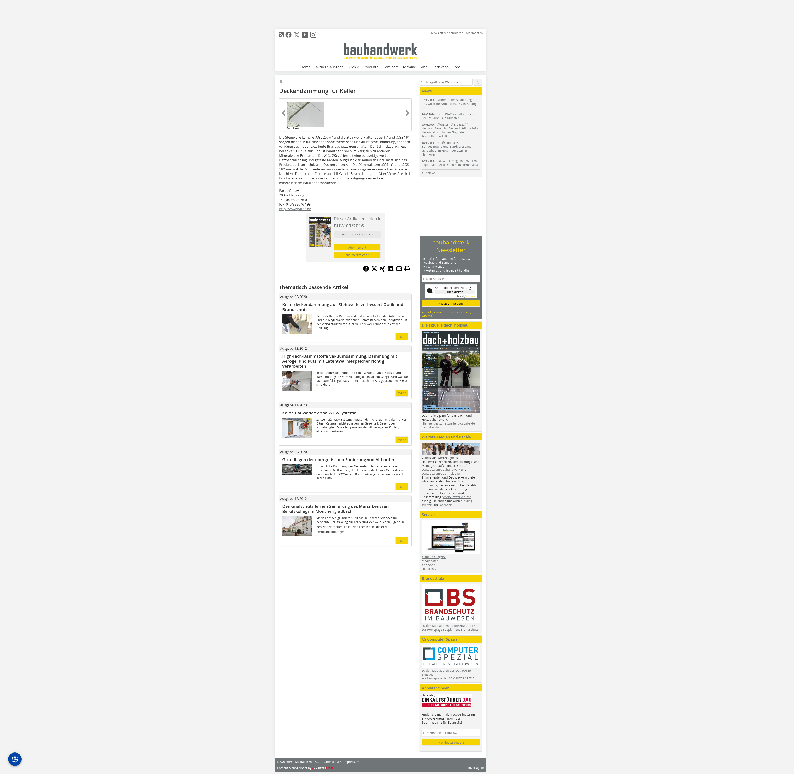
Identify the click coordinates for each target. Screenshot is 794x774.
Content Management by (294, 768)
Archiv (353, 67)
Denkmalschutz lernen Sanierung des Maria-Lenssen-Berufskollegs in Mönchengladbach (336, 509)
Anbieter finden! (452, 742)
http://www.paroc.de (295, 209)
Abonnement (357, 247)
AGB (317, 762)
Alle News (428, 173)
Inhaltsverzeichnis (357, 255)
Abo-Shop (428, 565)
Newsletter (284, 762)
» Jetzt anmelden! (451, 303)
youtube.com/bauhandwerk (441, 469)
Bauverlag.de (475, 768)
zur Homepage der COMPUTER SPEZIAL (449, 678)
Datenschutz (332, 762)
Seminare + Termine (399, 67)
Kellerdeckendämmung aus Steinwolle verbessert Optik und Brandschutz (342, 307)
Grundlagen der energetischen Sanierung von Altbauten (339, 459)
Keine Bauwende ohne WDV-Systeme (319, 413)
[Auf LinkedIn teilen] (391, 270)
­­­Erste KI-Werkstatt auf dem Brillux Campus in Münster (448, 116)
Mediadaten (474, 33)
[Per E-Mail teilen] (399, 268)
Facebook (445, 505)
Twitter (427, 505)
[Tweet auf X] (374, 270)
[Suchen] (478, 82)
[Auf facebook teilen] (366, 270)
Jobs (457, 67)
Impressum (351, 762)
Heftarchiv (429, 569)
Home (305, 67)
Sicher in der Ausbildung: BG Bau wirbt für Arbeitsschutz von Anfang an (449, 104)
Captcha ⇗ (466, 296)
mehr (402, 336)
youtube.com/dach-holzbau (441, 473)
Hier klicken (455, 292)
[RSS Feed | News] (281, 35)
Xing (469, 501)
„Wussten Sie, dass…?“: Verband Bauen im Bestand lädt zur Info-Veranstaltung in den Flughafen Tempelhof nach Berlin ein (450, 130)
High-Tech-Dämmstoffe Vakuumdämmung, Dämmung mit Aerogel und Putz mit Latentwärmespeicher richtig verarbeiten (339, 361)
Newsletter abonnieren (447, 33)
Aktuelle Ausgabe (329, 67)
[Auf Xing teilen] (382, 270)
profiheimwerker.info (456, 497)
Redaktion (440, 67)
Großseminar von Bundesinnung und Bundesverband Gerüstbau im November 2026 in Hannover (447, 148)
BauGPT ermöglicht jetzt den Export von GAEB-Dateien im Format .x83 (450, 163)
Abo (424, 67)
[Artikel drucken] (407, 268)
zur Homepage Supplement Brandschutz (450, 630)
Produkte (371, 67)
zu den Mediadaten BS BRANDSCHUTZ (448, 626)
